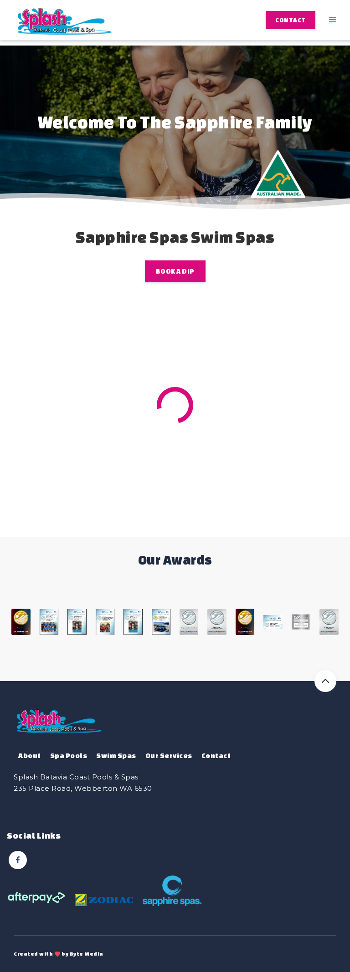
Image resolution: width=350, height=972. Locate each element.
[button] (333, 20)
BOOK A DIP (175, 271)
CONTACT (290, 20)
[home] (64, 20)
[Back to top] (325, 681)
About (29, 755)
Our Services (168, 755)
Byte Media (86, 954)
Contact (216, 755)
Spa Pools (69, 755)
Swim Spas (116, 755)
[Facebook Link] (18, 860)
